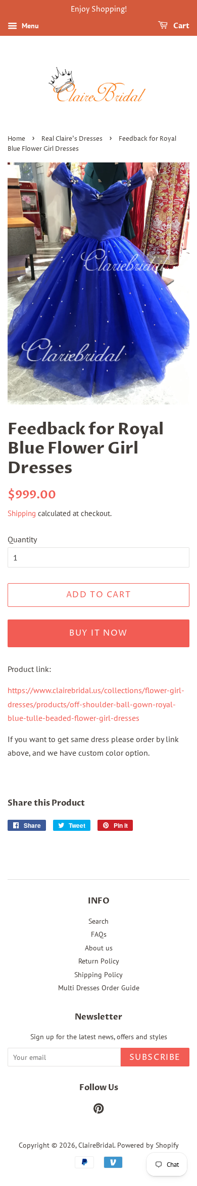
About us (99, 947)
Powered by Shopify (148, 1145)
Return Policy (98, 961)
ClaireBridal (96, 1145)
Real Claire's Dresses (72, 139)
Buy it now (98, 633)
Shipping (22, 513)
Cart (180, 26)
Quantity (22, 539)
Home (16, 139)
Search (98, 921)
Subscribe (155, 1057)
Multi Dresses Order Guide (98, 987)
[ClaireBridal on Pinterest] (98, 1110)
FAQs (99, 934)
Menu (29, 25)
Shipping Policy (98, 974)
